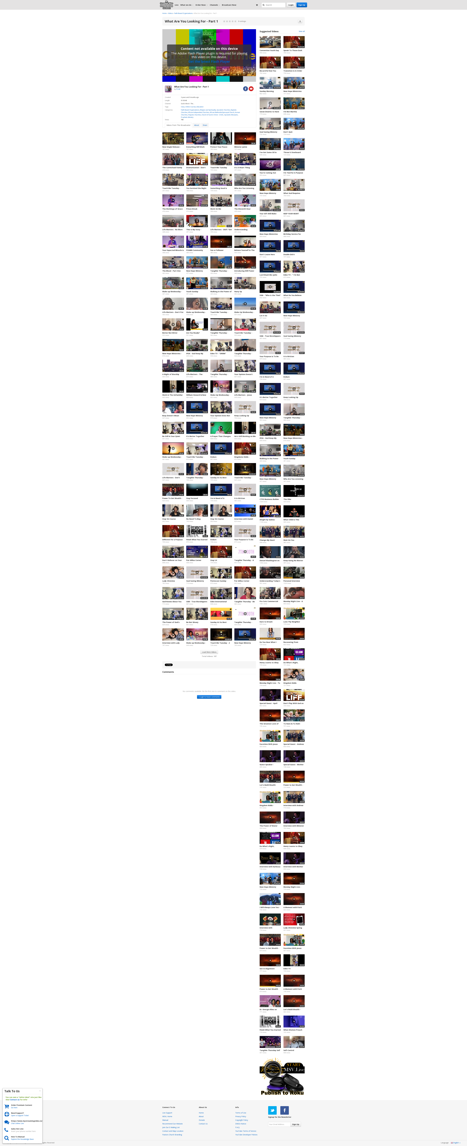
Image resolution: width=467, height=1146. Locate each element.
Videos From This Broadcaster (178, 125)
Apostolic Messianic (231, 115)
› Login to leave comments (209, 697)
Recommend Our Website (172, 1124)
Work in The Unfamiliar (172, 395)
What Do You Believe (292, 295)
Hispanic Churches (194, 115)
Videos (170, 13)
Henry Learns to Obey (269, 662)
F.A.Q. (237, 1127)
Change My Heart (267, 540)
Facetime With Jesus (269, 744)
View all (302, 31)
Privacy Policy (240, 1116)
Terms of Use (240, 1113)
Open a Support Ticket (20, 1115)
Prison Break (191, 209)
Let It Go (263, 315)
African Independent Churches (198, 112)
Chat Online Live (17, 1123)
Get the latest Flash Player (209, 61)
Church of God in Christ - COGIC (213, 115)
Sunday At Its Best (218, 622)
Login (290, 5)
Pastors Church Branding (172, 1134)
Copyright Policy (241, 1120)
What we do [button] (185, 5)
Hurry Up (238, 291)
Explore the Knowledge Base (22, 1139)
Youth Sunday (192, 291)
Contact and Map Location (172, 1131)
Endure (213, 457)
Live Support (167, 1113)
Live (176, 5)
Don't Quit (287, 132)
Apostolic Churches (223, 110)
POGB (178, 89)
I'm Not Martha (290, 111)
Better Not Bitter (169, 333)
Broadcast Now (229, 5)
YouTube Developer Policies (246, 1134)
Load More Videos (209, 652)
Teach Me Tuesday (218, 167)
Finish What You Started (196, 539)
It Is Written (239, 498)
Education (200, 107)
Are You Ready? (193, 333)
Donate (202, 1120)
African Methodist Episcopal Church (222, 112)
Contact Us (203, 1124)
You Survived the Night (196, 188)
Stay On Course (169, 519)
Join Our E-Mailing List (171, 1127)
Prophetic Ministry (187, 117)
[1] (224, 21)
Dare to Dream (266, 622)
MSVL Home (167, 1116)
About (196, 125)
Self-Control (288, 1050)
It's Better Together (195, 436)
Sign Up (301, 5)
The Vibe (287, 499)
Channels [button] (214, 5)
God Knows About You (171, 601)
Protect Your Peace (218, 147)
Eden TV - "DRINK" (218, 353)
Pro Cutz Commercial (269, 601)
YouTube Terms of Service (245, 1131)
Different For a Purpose (172, 539)
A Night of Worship (170, 374)
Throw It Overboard (292, 152)
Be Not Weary (192, 622)
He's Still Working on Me (245, 436)
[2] (226, 21)
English (456, 1143)
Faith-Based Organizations (183, 13)
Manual (165, 1120)
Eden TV (287, 968)
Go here (14, 1107)
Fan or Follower (217, 250)
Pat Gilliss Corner (193, 560)
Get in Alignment (267, 968)
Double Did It (289, 254)
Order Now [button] (200, 5)
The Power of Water (268, 826)
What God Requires (291, 193)
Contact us (15, 1099)
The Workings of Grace (172, 209)
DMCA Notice (240, 1124)
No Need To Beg (193, 519)
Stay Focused (192, 498)
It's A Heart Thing (242, 167)
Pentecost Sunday (218, 581)
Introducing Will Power (244, 271)
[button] (264, 5)
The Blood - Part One (171, 271)
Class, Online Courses (188, 107)
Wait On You (288, 540)
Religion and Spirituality (208, 110)
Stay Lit (213, 560)
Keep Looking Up (241, 415)
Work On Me (215, 209)
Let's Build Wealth (268, 785)
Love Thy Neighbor (291, 622)
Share (205, 125)
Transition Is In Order (292, 71)
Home (164, 13)
